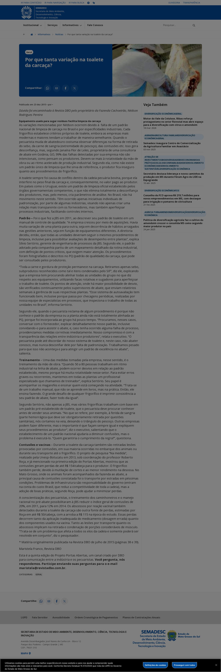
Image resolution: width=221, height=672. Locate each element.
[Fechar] (216, 665)
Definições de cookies (155, 665)
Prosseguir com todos (184, 665)
